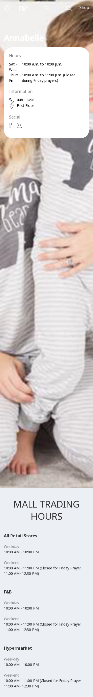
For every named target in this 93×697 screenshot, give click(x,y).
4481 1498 (25, 99)
